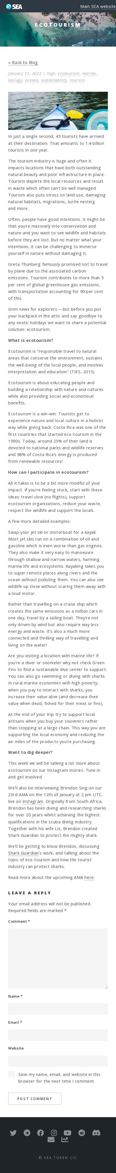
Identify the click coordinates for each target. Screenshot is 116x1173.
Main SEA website (98, 6)
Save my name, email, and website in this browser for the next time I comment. (59, 1077)
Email (15, 1022)
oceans (31, 80)
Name (15, 996)
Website (16, 1048)
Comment (19, 921)
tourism (77, 80)
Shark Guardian (23, 853)
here (88, 877)
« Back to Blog (23, 62)
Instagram (33, 801)
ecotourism (69, 73)
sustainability (54, 80)
